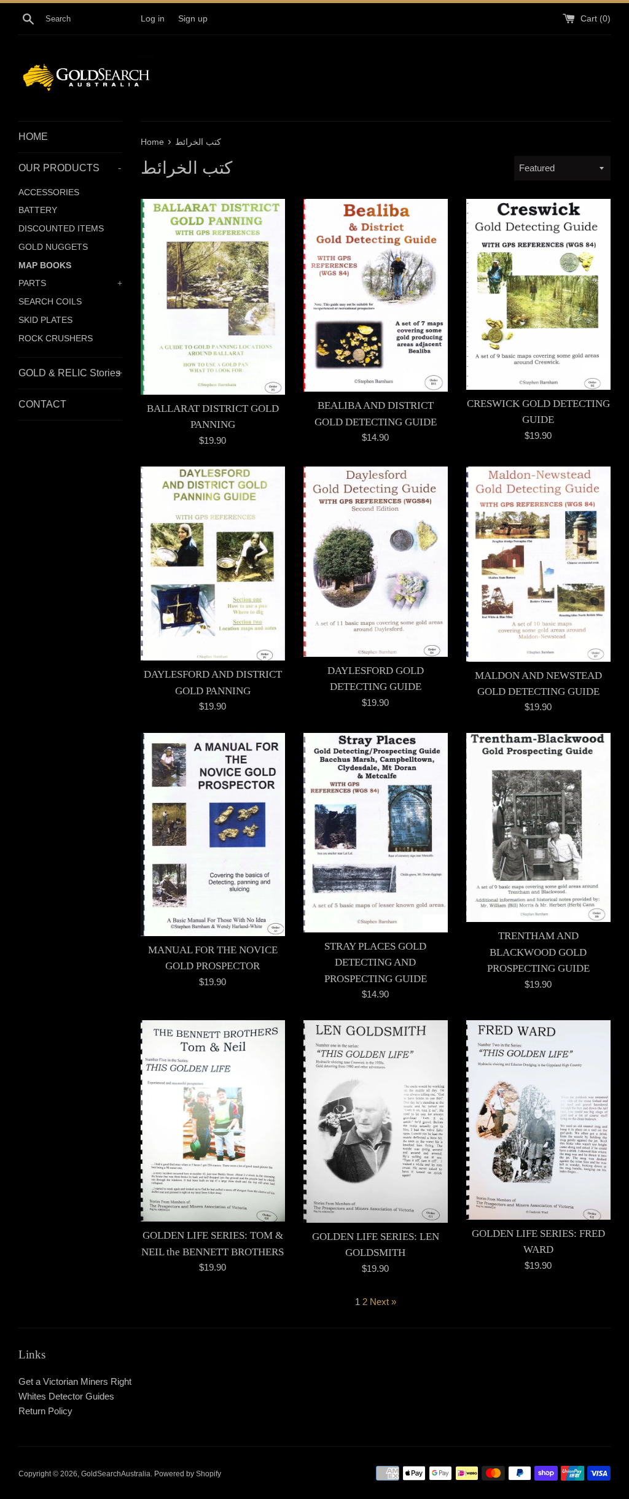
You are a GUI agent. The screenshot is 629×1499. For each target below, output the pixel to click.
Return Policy (45, 1411)
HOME (33, 136)
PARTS (70, 283)
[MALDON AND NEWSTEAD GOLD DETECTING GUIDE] (538, 564)
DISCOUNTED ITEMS (61, 228)
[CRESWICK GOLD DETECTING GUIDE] (538, 294)
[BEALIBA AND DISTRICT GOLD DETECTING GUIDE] (375, 295)
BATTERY (37, 210)
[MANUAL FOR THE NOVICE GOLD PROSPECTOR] (213, 834)
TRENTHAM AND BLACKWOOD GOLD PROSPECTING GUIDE (538, 952)
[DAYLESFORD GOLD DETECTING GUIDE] (375, 562)
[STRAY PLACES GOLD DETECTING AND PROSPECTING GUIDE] (375, 832)
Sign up (193, 18)
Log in (153, 18)
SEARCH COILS (50, 301)
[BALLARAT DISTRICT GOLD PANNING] (213, 296)
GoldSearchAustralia (115, 1474)
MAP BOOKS (44, 265)
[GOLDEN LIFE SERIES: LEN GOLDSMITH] (375, 1121)
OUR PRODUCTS (69, 168)
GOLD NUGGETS (53, 247)
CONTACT (42, 404)
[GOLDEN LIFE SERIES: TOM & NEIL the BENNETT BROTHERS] (213, 1121)
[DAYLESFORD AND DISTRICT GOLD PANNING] (213, 564)
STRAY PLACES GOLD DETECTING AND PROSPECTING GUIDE (375, 962)
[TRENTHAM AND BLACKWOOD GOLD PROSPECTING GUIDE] (538, 827)
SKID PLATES (45, 320)
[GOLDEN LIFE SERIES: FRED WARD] (538, 1120)
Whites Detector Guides (66, 1396)
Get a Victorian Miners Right (74, 1381)
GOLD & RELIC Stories (70, 373)
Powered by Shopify (187, 1474)
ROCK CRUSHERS (55, 338)
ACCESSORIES (48, 192)
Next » (383, 1301)
